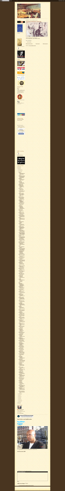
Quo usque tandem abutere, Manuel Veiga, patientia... (22, 368)
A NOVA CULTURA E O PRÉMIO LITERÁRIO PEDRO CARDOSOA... (22, 233)
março (19, 399)
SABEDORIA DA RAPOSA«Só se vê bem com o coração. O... (21, 263)
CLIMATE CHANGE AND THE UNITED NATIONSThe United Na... (22, 298)
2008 (19, 402)
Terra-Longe (21, 5)
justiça (34, 38)
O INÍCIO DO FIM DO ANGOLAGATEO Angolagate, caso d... (21, 198)
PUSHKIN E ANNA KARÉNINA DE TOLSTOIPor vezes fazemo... (21, 186)
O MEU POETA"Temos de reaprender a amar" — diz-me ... (22, 301)
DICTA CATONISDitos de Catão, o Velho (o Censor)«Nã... (22, 271)
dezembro (20, 169)
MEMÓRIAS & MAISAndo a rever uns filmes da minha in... (21, 364)
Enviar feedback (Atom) (32, 45)
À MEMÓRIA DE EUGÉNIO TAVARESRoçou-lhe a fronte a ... (22, 335)
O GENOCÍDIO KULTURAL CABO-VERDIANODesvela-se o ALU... (22, 304)
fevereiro (20, 400)
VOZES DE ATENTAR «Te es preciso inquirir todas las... (22, 240)
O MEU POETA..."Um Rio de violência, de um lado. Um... (21, 274)
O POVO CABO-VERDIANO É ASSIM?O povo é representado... (21, 330)
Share (18, 88)
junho (19, 396)
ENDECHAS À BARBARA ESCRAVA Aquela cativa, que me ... (22, 389)
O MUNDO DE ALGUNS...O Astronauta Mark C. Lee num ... (21, 383)
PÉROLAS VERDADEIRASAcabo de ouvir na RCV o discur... (22, 173)
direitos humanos (30, 38)
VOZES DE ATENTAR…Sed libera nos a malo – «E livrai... (22, 318)
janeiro (20, 401)
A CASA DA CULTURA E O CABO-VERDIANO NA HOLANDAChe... (22, 249)
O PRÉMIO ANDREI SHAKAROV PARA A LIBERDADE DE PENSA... (22, 227)
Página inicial (38, 43)
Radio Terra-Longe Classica (20, 119)
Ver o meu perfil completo (20, 413)
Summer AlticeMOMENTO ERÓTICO (21, 222)
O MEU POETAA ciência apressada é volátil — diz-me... (22, 315)
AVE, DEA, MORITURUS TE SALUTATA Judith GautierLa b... (22, 261)
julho (19, 395)
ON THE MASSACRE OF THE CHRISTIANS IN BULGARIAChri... (22, 237)
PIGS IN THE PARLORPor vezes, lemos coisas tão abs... (22, 182)
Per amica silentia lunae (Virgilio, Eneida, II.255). (21, 354)
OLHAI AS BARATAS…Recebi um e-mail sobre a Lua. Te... (21, 378)
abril (19, 398)
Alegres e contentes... (21, 196)
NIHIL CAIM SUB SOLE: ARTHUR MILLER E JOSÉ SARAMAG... (22, 176)
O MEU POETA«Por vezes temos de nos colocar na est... (21, 349)
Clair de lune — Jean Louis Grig (21, 362)
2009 (19, 168)
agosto (19, 394)
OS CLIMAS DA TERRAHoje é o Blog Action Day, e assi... (22, 313)
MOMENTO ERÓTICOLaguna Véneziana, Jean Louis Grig (22, 307)
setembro (20, 393)
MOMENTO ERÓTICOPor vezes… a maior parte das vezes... (22, 179)
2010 (19, 167)
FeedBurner (22, 130)
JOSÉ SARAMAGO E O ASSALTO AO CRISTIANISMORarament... (22, 243)
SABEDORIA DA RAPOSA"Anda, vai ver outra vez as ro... (21, 287)
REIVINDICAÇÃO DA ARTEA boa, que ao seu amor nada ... (21, 213)
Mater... (19, 282)
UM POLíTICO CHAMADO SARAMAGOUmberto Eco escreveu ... (22, 357)
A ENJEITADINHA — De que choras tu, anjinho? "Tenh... (22, 370)
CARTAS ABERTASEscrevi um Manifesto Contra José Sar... (22, 218)
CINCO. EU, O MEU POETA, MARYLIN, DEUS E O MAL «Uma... (21, 194)
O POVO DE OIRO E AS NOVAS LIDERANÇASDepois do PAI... (22, 324)
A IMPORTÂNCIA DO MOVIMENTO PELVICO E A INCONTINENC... (21, 252)
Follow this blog (21, 133)
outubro (20, 171)
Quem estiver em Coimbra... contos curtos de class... (21, 189)
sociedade (38, 38)
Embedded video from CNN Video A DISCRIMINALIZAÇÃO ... (22, 321)
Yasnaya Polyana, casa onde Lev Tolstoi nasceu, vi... (21, 204)
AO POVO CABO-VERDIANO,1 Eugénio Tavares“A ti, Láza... (22, 277)
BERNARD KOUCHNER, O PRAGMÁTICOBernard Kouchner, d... (22, 255)
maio (19, 397)
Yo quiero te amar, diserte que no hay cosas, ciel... (22, 192)
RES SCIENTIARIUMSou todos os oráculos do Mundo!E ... (22, 310)
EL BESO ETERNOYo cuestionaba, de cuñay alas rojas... (22, 341)
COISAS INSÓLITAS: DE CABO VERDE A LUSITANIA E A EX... (22, 386)
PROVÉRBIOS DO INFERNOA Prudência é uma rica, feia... (22, 339)
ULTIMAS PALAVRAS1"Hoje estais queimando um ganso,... (21, 224)
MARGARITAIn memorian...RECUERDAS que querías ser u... (22, 360)
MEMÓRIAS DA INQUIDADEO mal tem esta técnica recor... (22, 373)
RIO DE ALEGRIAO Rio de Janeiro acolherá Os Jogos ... (22, 392)
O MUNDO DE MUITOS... (20, 381)
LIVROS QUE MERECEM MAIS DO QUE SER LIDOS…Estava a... (22, 375)
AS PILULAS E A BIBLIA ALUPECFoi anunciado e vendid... (22, 352)
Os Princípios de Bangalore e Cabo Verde (21, 211)
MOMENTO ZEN (21, 184)
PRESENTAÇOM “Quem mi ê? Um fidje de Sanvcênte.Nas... (22, 333)
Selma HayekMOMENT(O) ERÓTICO (21, 247)
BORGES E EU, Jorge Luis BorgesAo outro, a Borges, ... (22, 269)
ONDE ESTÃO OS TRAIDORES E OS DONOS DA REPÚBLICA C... (21, 344)
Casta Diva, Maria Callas (21, 241)
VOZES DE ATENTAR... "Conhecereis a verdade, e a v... (22, 327)
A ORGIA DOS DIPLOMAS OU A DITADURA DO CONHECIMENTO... (21, 284)
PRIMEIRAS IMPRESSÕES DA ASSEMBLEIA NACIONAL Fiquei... (21, 201)
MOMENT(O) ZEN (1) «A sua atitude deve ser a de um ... (22, 292)
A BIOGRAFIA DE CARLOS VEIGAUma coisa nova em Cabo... (22, 231)
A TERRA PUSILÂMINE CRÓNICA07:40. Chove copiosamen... (22, 266)
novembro (20, 170)
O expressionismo (21, 209)
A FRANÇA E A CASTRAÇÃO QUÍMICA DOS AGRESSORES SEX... (22, 207)
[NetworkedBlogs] (21, 132)
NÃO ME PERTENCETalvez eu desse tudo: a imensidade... (22, 280)
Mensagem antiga (45, 43)
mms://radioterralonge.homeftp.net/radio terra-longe (26, 485)
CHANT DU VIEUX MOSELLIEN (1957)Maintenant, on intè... (22, 295)
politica (36, 38)
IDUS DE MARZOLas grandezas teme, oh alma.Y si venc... (21, 347)
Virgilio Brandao (21, 409)
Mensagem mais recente (29, 43)
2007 (19, 403)
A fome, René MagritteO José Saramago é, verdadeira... (21, 258)
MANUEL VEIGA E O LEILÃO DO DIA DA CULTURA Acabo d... (22, 216)
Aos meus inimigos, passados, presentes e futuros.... (21, 290)
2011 (19, 166)
